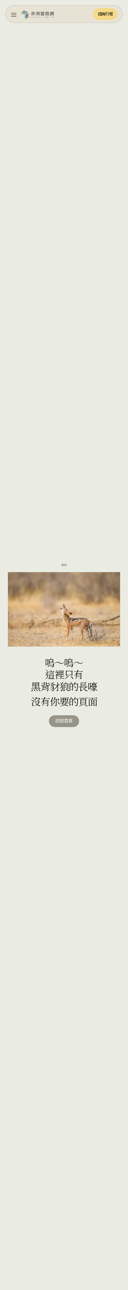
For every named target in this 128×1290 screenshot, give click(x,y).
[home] (37, 14)
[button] (14, 14)
